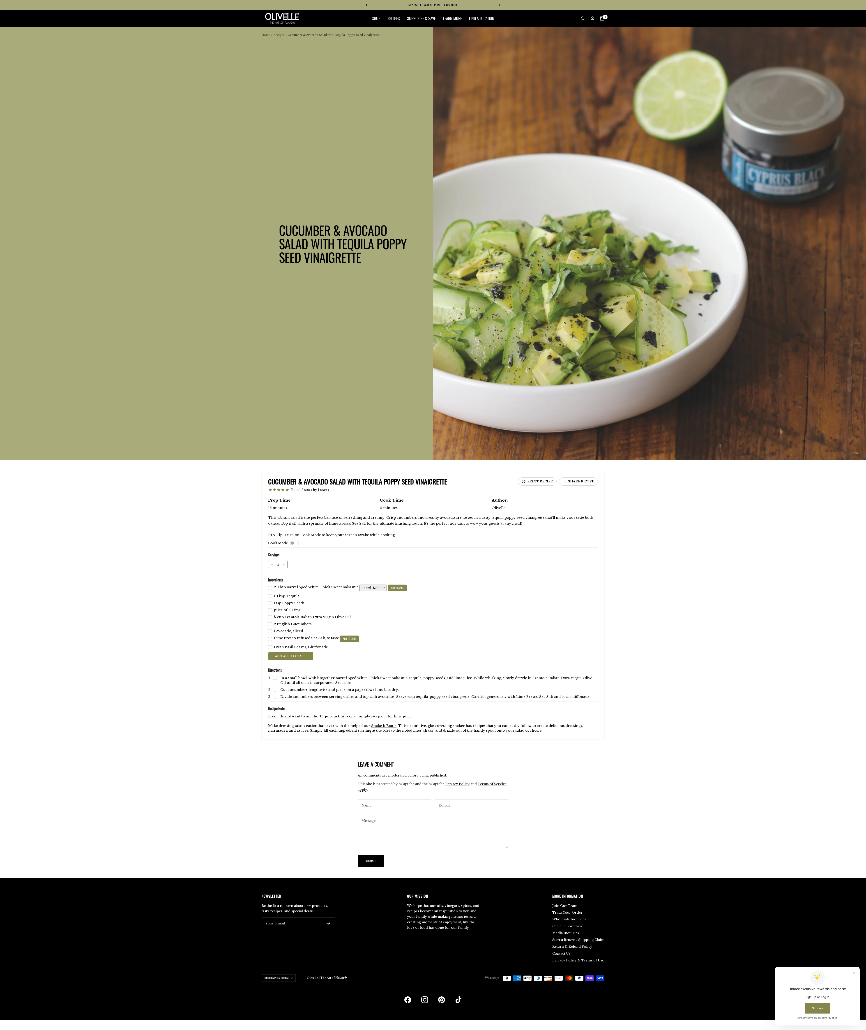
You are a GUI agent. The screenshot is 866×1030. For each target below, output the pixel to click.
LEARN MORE (450, 4)
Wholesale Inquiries (569, 919)
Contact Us (561, 954)
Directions (275, 670)
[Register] (328, 923)
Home (266, 35)
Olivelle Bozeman (567, 926)
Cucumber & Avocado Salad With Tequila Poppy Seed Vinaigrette (357, 481)
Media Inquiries (565, 933)
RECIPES (394, 18)
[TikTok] (458, 1000)
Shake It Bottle (383, 726)
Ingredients (275, 580)
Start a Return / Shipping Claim (578, 940)
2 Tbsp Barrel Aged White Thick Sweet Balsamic (316, 587)
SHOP (376, 18)
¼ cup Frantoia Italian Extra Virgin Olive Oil (312, 617)
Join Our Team (564, 906)
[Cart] (602, 18)
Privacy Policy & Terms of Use (578, 960)
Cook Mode (278, 543)
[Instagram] (424, 1000)
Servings (273, 555)
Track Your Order (567, 912)
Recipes (279, 35)
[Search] (583, 18)
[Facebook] (408, 1000)
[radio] (270, 490)
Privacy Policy (457, 784)
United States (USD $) (276, 978)
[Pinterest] (441, 1000)
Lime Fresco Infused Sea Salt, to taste (306, 638)
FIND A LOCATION (481, 18)
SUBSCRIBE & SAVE (421, 18)
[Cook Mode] (294, 543)
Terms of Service (492, 784)
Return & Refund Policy (572, 947)
